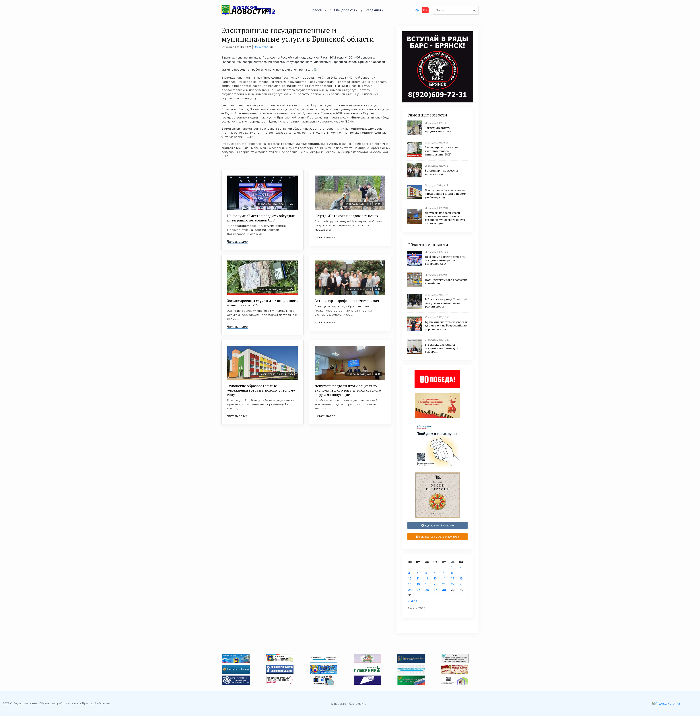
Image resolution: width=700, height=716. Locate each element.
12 (426, 578)
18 (418, 584)
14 (443, 578)
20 (435, 584)
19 (426, 584)
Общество (261, 47)
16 (461, 578)
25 (418, 590)
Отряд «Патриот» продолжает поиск (346, 215)
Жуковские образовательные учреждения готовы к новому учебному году (261, 390)
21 (443, 584)
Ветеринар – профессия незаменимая (347, 300)
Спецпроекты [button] (344, 10)
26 (427, 590)
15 (452, 578)
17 (409, 584)
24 (410, 590)
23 (461, 584)
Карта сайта (357, 703)
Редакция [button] (373, 10)
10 (409, 578)
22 (453, 584)
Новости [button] (316, 10)
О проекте (338, 703)
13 (435, 578)
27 (435, 590)
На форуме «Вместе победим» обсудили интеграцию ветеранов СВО (261, 218)
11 (418, 578)
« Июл (412, 601)
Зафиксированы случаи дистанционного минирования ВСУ (262, 303)
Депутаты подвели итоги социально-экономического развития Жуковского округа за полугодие (348, 390)
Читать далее (237, 241)
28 (444, 590)
